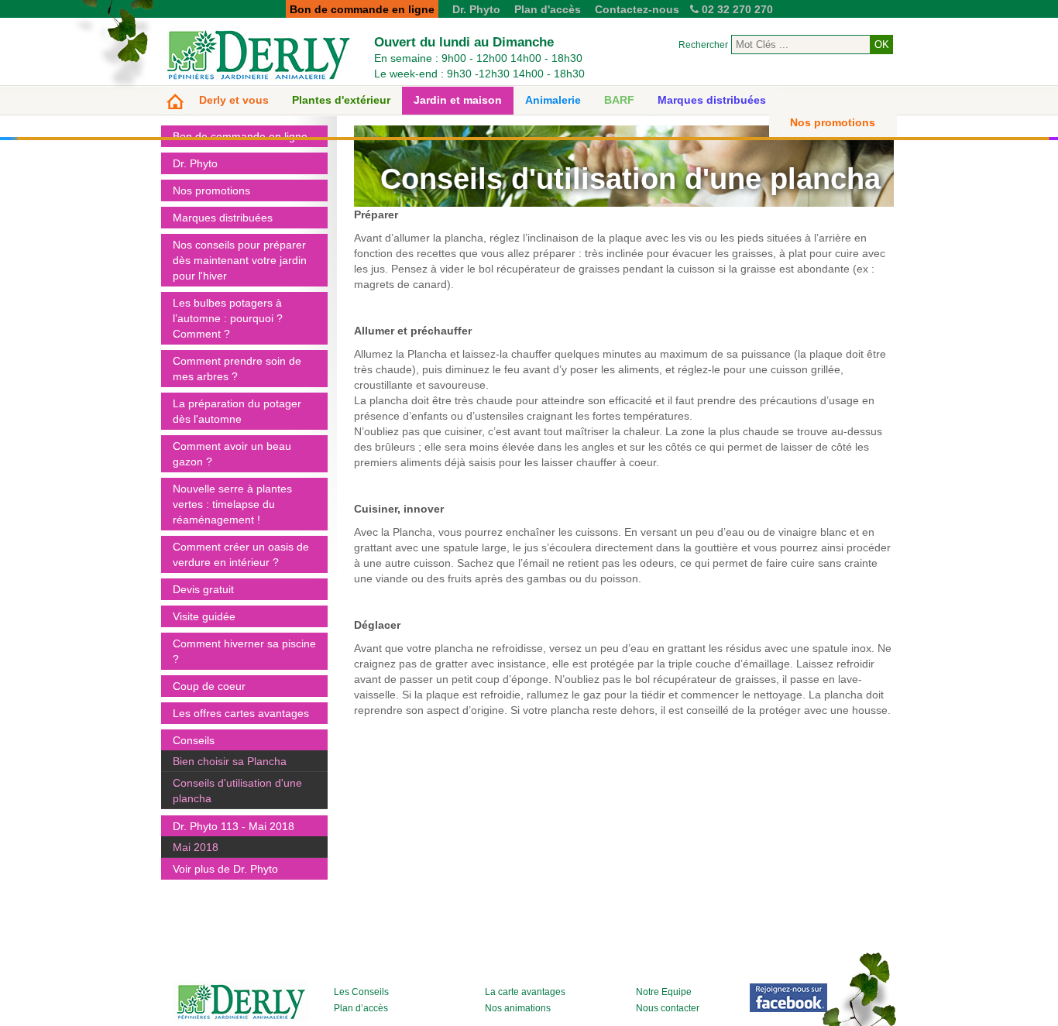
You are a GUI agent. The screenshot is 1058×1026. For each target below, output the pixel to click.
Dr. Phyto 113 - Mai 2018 (233, 826)
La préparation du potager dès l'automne (237, 411)
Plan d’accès (361, 1008)
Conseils (194, 740)
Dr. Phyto (476, 9)
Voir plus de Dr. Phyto (225, 869)
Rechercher (703, 44)
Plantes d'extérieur (341, 100)
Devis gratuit (203, 589)
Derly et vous (234, 100)
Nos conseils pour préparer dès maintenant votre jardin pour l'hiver (240, 260)
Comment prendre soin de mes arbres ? (237, 369)
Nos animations (518, 1008)
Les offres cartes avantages (241, 713)
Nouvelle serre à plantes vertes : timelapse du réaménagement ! (232, 504)
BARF (619, 100)
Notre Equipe (664, 992)
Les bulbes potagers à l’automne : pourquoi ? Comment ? (228, 318)
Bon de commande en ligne (240, 136)
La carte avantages (525, 992)
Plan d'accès (547, 9)
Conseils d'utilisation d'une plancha (237, 791)
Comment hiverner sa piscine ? (244, 651)
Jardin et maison (458, 100)
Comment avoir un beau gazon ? (232, 454)
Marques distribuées (712, 100)
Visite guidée (204, 616)
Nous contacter (667, 1008)
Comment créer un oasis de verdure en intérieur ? (241, 554)
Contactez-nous (637, 9)
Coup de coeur (209, 686)
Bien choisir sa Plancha (230, 761)
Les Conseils (361, 992)
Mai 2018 (195, 847)
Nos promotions (832, 122)
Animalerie (553, 100)
